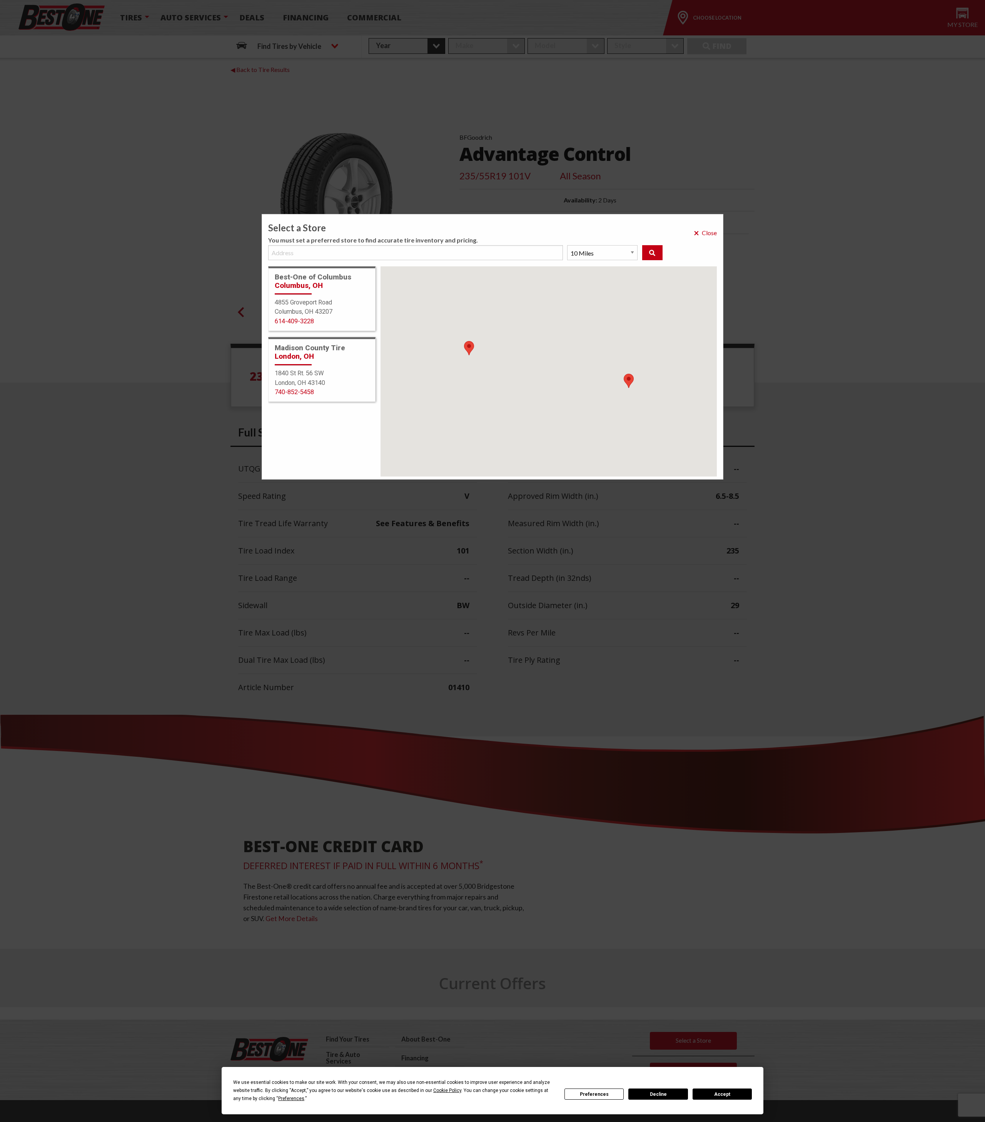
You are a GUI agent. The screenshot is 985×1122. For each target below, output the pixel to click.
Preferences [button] (291, 1098)
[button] (629, 381)
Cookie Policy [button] (447, 1090)
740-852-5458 (294, 392)
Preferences (594, 1094)
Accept (722, 1094)
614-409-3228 (294, 321)
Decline (658, 1094)
